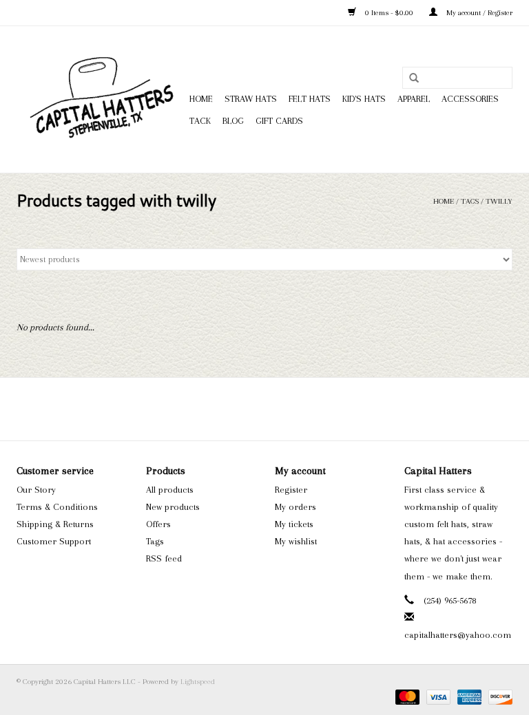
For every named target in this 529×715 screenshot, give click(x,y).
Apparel (413, 99)
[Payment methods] (406, 696)
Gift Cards (279, 121)
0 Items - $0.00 (389, 12)
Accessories (470, 99)
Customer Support (54, 541)
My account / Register (478, 12)
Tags (470, 201)
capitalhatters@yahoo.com (457, 635)
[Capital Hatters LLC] (101, 99)
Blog (233, 121)
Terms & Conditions (57, 507)
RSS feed (164, 558)
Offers (158, 524)
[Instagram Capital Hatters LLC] (277, 409)
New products (173, 507)
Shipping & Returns (55, 524)
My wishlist (296, 541)
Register (291, 489)
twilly (499, 201)
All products (170, 489)
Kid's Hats (364, 99)
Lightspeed (197, 681)
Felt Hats (310, 99)
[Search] (414, 78)
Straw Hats (251, 99)
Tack (200, 121)
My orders (295, 507)
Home (201, 99)
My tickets (294, 524)
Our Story (36, 489)
